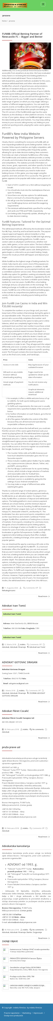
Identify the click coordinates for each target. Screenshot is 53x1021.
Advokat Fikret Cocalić (15, 711)
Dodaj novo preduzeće (13, 1015)
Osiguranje (37, 932)
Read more (43, 596)
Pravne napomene (12, 1013)
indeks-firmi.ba (19, 1007)
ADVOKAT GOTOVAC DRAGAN (19, 662)
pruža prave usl (11, 747)
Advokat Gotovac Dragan (14, 669)
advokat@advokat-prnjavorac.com (22, 922)
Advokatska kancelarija (16, 846)
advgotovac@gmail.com (18, 683)
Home (4, 21)
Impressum (38, 1013)
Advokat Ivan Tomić (14, 605)
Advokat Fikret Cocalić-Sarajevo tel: (18, 718)
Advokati (5, 647)
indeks (23, 644)
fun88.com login (35, 117)
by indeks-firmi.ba (34, 1007)
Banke (29, 932)
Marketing (26, 1013)
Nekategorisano (8, 590)
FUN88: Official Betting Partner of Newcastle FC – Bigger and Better (22, 35)
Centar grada (26, 910)
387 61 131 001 (9, 917)
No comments (38, 729)
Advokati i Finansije (18, 647)
